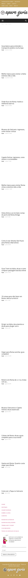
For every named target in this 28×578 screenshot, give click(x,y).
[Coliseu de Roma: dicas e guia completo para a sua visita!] (14, 424)
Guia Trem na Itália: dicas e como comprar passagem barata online (13, 270)
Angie (2, 49)
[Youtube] (20, 575)
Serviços (3, 3)
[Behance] (8, 575)
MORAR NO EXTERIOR (7, 519)
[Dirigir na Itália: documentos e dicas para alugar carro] (14, 313)
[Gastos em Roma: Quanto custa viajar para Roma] (14, 452)
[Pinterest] (14, 575)
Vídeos (10, 5)
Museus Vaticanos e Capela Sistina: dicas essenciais (11, 409)
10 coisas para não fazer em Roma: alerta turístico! (11, 297)
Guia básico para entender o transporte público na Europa (12, 47)
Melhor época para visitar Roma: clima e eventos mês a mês (13, 186)
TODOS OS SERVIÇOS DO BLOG (10, 531)
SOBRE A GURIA (5, 513)
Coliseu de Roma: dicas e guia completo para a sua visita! (12, 436)
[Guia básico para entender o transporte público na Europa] (14, 35)
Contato (14, 3)
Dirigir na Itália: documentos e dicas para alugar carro (12, 325)
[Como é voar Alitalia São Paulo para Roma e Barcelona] (14, 230)
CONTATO (4, 516)
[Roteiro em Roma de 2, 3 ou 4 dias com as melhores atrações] (14, 369)
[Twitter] (17, 575)
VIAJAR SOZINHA (6, 510)
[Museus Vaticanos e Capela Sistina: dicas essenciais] (14, 397)
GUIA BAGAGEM (5, 528)
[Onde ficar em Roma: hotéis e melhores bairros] (14, 91)
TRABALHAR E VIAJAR (7, 525)
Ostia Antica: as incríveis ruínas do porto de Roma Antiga (13, 214)
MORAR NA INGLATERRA (8, 522)
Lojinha (8, 3)
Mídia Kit (16, 5)
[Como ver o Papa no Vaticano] (14, 480)
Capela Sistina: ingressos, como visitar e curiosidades (13, 158)
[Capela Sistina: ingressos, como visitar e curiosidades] (14, 146)
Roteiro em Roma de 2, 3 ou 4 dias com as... (13, 381)
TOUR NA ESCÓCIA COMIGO (7, 1)
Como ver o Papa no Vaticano (12, 491)
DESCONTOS (17, 1)
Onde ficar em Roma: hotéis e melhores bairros (12, 103)
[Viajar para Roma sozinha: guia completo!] (14, 341)
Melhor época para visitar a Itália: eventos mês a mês (13, 75)
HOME (3, 504)
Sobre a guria (4, 5)
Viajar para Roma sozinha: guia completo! (12, 353)
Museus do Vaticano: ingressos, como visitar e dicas (13, 130)
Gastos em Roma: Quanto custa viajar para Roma (13, 464)
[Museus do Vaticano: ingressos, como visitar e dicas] (14, 118)
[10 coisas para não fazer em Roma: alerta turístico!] (14, 285)
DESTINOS (4, 507)
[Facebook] (11, 575)
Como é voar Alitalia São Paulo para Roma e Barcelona (12, 242)
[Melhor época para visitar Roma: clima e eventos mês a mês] (14, 174)
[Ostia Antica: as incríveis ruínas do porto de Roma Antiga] (14, 202)
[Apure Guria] (14, 13)
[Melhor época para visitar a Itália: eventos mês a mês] (14, 63)
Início (2, 24)
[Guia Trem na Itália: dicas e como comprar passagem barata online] (14, 258)
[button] (2, 21)
